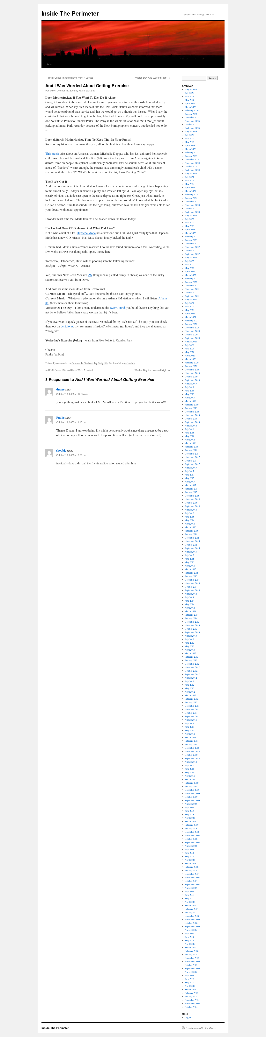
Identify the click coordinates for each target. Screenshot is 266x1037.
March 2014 (190, 611)
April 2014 (190, 607)
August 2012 (191, 677)
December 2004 (192, 999)
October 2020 (191, 334)
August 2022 (191, 257)
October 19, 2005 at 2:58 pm (71, 455)
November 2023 (192, 204)
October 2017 (191, 460)
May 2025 (189, 141)
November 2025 (192, 120)
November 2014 (192, 583)
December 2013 (192, 621)
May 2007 (189, 898)
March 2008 (190, 863)
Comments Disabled (82, 363)
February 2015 (191, 572)
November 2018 (192, 415)
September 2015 (192, 548)
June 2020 (189, 348)
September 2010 (192, 758)
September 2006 (192, 926)
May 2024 (189, 183)
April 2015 (190, 565)
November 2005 (192, 961)
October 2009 (191, 796)
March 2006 (190, 947)
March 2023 (190, 232)
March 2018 (190, 443)
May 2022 (189, 267)
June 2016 (189, 516)
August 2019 (191, 383)
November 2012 (192, 667)
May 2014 (189, 604)
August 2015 (191, 551)
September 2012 (192, 674)
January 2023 (191, 239)
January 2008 (191, 870)
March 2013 (190, 653)
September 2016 (192, 506)
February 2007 (191, 908)
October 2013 (191, 628)
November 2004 (192, 1003)
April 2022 (190, 271)
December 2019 (192, 369)
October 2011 (191, 712)
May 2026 (189, 99)
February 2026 (191, 110)
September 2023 (192, 211)
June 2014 (189, 600)
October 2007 (191, 880)
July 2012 (189, 681)
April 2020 (190, 355)
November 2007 (192, 877)
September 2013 (192, 632)
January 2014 (191, 618)
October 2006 (191, 922)
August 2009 (191, 803)
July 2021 (189, 302)
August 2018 (191, 425)
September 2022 (192, 253)
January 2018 (191, 450)
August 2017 (191, 467)
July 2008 (189, 849)
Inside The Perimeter (70, 13)
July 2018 (189, 429)
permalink (129, 363)
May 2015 (189, 562)
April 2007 (190, 901)
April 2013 (190, 649)
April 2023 (190, 229)
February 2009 (191, 824)
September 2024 (192, 169)
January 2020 (191, 366)
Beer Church (118, 307)
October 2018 (191, 418)
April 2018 (190, 439)
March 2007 (190, 905)
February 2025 (191, 152)
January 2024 (191, 197)
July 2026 (189, 92)
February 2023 (191, 236)
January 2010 (191, 786)
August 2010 (191, 761)
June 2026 (189, 96)
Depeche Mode (86, 233)
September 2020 (192, 338)
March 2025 (190, 148)
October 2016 (191, 502)
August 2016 (191, 509)
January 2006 (191, 954)
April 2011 (190, 733)
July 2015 (189, 555)
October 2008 (191, 838)
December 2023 (192, 201)
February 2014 (191, 614)
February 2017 (191, 488)
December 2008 (192, 831)
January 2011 (191, 744)
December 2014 (192, 579)
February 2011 (191, 740)
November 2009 (192, 793)
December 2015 (192, 537)
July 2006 (189, 933)
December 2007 (192, 873)
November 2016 (192, 499)
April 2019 (190, 397)
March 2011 (190, 737)
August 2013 (191, 635)
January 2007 (191, 912)
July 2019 (189, 387)
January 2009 (191, 828)
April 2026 (190, 103)
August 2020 (191, 341)
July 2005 (189, 975)
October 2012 (191, 670)
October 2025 (191, 124)
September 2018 (192, 422)
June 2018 (189, 432)
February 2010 (191, 782)
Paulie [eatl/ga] (86, 90)
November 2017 (192, 457)
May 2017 (189, 478)
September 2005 (192, 968)
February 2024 (191, 194)
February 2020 (191, 362)
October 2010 (191, 754)
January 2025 (191, 155)
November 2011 (192, 709)
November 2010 (192, 751)
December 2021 (192, 285)
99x (90, 275)
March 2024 (190, 190)
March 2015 (190, 569)
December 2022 (192, 243)
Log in (188, 1017)
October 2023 (191, 208)
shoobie (61, 450)
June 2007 (189, 894)
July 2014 (189, 597)
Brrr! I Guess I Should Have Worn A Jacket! (69, 77)
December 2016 (192, 495)
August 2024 (191, 173)
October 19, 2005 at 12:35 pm (72, 394)
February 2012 (191, 698)
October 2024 (191, 166)
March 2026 (190, 106)
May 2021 (189, 309)
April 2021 (190, 313)
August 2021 (191, 299)
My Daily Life (101, 363)
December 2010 (192, 747)
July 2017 (189, 471)
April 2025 (190, 145)
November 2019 (192, 373)
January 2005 (191, 996)
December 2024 (192, 159)
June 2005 (189, 978)
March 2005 (190, 989)
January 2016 (191, 534)
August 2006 (191, 929)
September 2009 (192, 800)
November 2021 (192, 288)
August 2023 (191, 215)
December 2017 (192, 453)
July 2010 (189, 765)
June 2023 (189, 222)
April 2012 (190, 691)
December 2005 (192, 957)
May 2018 (189, 436)
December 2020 (192, 327)
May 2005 (189, 982)
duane (60, 389)
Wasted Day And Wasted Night (152, 77)
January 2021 (191, 323)
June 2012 (189, 684)
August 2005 (191, 971)
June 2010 (189, 768)
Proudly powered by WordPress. (201, 1027)
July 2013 (189, 639)
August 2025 (191, 131)
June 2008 (189, 852)
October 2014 (191, 586)
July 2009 (189, 807)
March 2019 (190, 401)
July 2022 (189, 260)
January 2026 (191, 113)
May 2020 (189, 352)
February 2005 (191, 992)
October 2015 (191, 544)
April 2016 (190, 523)
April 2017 (190, 481)
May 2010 (189, 772)
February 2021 (191, 320)
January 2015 (191, 576)
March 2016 (190, 527)
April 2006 (190, 943)
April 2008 (190, 859)
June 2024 (189, 180)
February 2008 (191, 866)
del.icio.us (67, 326)
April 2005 (190, 985)
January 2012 (191, 702)
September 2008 (192, 842)
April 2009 (190, 817)
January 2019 (191, 408)
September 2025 (192, 127)
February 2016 (191, 530)
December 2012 (192, 663)
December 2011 (192, 705)
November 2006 (192, 919)
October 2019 (191, 376)
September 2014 (192, 590)
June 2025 (189, 138)
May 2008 (189, 856)
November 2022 (192, 246)
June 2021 (189, 306)
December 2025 (192, 117)
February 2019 (191, 404)
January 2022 (191, 281)
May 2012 (189, 688)
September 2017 (192, 464)
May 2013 (189, 646)
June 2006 (189, 936)
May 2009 (189, 814)
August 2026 (191, 89)
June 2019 (189, 390)
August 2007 (191, 887)
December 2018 (192, 411)
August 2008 (191, 845)
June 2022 (189, 264)
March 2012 (190, 695)
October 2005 (191, 964)
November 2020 (192, 331)
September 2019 (192, 380)
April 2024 (190, 187)
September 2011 (192, 716)
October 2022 (191, 250)
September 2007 (192, 884)
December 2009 (192, 789)
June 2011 (189, 726)
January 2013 (191, 660)
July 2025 (189, 134)
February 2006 (191, 950)
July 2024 (189, 176)
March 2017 (190, 485)
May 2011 (189, 730)
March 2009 (190, 821)
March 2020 (190, 359)
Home (49, 64)
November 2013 (192, 625)
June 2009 (189, 810)
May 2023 (189, 225)
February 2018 (191, 446)
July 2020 (189, 345)
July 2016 (189, 513)
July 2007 (189, 891)
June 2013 (189, 642)
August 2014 (191, 593)
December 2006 (192, 915)
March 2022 (190, 274)
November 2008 (192, 835)
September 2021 (192, 295)
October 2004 (191, 1006)
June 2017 (189, 474)
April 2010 (190, 775)
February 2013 (191, 656)
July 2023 (189, 218)
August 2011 (191, 719)
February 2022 (191, 278)
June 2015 (189, 558)
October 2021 (191, 292)
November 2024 (192, 162)
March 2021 (190, 316)
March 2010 (190, 779)
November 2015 (192, 541)
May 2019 (189, 394)
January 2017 (191, 492)
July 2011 (189, 723)
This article (52, 153)
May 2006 (189, 940)
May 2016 (189, 520)
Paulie (60, 417)
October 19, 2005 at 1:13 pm (71, 422)
